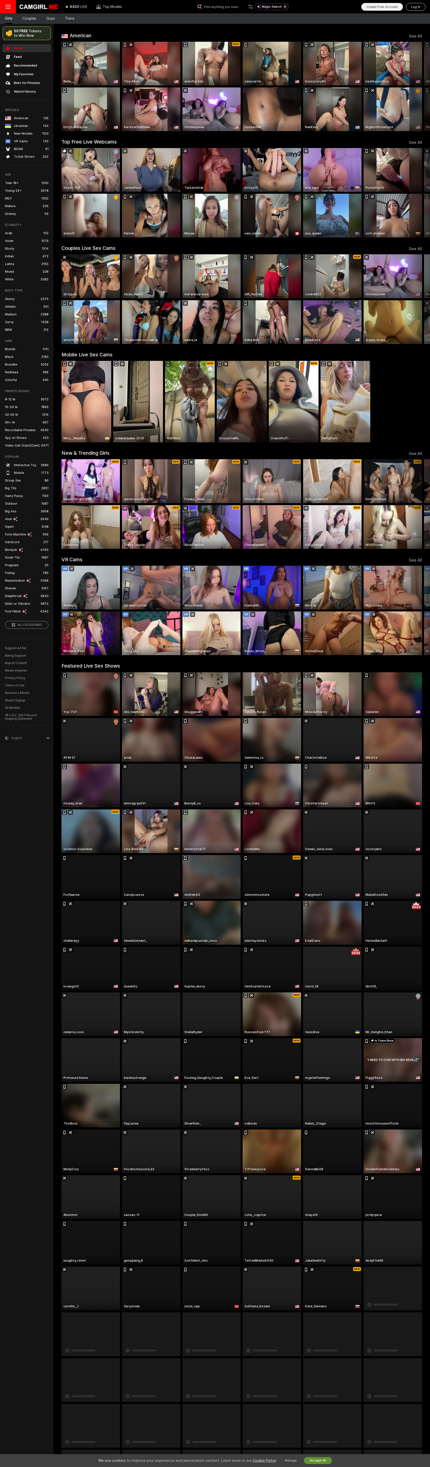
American (80, 35)
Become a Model (17, 693)
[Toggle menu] (8, 6)
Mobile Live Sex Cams (86, 355)
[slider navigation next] (417, 86)
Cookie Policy (264, 1461)
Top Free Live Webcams (89, 142)
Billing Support (15, 655)
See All (415, 36)
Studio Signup (15, 700)
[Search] (250, 6)
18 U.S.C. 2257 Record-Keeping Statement (21, 717)
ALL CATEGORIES (29, 625)
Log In (415, 7)
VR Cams (71, 560)
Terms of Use (14, 685)
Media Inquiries (16, 670)
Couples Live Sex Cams (88, 248)
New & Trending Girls (85, 453)
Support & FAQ (15, 648)
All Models (12, 708)
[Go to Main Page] (38, 6)
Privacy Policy (15, 678)
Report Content (16, 663)
